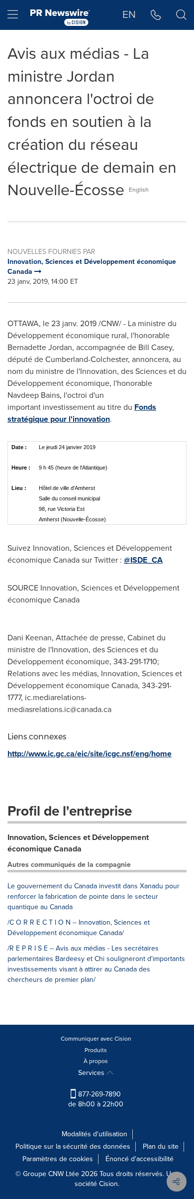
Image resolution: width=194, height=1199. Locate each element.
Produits (96, 1050)
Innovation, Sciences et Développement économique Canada (78, 843)
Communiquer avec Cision (96, 1038)
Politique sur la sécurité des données (72, 1146)
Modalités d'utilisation (94, 1134)
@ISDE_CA (143, 560)
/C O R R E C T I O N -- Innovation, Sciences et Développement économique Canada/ (78, 927)
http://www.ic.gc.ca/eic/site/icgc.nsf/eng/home (89, 753)
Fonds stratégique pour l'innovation (81, 413)
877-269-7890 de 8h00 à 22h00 (95, 1099)
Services (92, 1073)
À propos (96, 1061)
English (139, 189)
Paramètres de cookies (57, 1159)
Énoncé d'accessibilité (139, 1159)
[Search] (181, 15)
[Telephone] (156, 15)
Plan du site (161, 1146)
